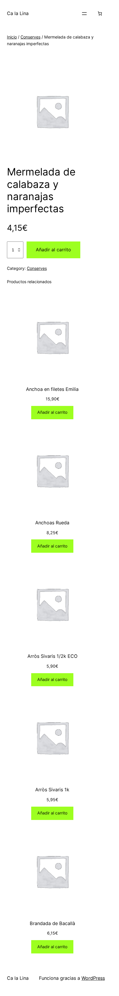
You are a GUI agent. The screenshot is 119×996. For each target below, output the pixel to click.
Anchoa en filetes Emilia (52, 389)
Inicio (12, 36)
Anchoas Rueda (52, 523)
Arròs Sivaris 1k (52, 789)
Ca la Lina (18, 13)
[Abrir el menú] (84, 13)
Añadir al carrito (53, 249)
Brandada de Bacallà (52, 923)
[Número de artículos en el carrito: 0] (100, 13)
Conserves (30, 36)
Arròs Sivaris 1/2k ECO (52, 656)
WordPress (93, 978)
